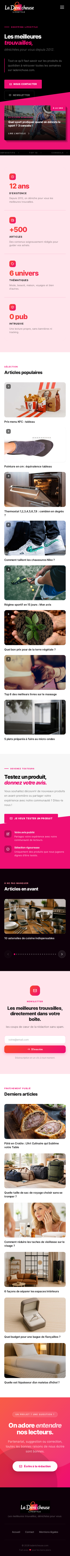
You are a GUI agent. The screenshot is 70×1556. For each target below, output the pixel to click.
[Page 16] (46, 954)
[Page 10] (33, 954)
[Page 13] (40, 954)
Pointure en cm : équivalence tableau (28, 466)
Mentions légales (48, 1531)
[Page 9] (31, 954)
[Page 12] (38, 954)
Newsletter (21, 95)
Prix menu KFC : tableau (19, 421)
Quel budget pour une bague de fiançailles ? (32, 1337)
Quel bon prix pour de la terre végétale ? (30, 649)
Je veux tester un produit (33, 818)
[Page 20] (55, 954)
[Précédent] (8, 954)
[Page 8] (29, 954)
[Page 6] (25, 954)
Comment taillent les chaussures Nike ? (29, 560)
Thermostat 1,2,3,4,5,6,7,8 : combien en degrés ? (34, 513)
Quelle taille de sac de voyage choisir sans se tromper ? (33, 1194)
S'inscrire (37, 1049)
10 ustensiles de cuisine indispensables (29, 938)
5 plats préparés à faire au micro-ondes (29, 739)
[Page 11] (36, 954)
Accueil (16, 1531)
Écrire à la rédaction (37, 1466)
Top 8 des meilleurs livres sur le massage (30, 694)
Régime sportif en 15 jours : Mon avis (27, 604)
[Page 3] (18, 954)
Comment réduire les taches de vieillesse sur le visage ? (34, 1243)
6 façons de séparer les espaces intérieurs (31, 1291)
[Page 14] (42, 954)
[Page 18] (51, 954)
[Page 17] (49, 954)
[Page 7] (27, 954)
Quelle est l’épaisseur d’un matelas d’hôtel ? (32, 1382)
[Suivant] (62, 954)
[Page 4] (21, 954)
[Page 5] (23, 954)
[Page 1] (14, 954)
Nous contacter (25, 84)
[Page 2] (16, 954)
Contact (29, 1531)
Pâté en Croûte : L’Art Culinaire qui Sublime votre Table (31, 1145)
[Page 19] (53, 954)
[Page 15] (44, 954)
